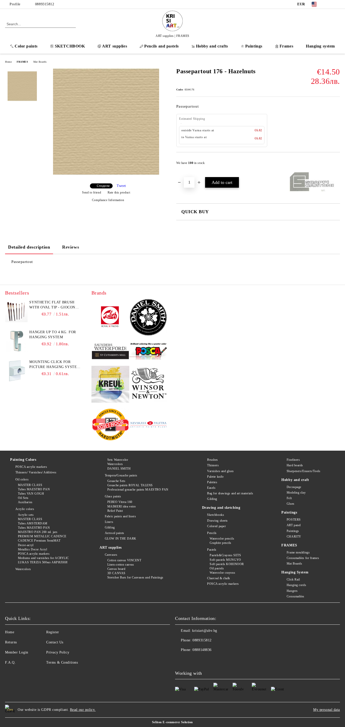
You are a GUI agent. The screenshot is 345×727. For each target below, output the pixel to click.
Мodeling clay (296, 492)
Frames (286, 46)
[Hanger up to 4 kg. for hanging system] (16, 341)
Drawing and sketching (221, 508)
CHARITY (294, 536)
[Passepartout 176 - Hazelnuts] (106, 175)
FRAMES (22, 61)
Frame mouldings (298, 552)
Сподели (103, 186)
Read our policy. (83, 710)
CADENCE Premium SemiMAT (39, 540)
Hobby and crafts (212, 46)
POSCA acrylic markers (31, 467)
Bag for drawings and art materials (230, 493)
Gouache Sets (116, 481)
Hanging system (320, 46)
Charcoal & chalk (218, 578)
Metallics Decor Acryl (32, 549)
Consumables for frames (303, 558)
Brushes (212, 460)
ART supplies (114, 46)
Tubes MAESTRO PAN (34, 489)
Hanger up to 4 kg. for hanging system (52, 334)
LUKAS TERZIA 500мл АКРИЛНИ (42, 562)
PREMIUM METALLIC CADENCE (42, 536)
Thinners (213, 465)
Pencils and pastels (161, 46)
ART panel (294, 525)
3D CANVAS (116, 573)
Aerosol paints (114, 533)
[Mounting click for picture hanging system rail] (16, 370)
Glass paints (113, 496)
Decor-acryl (26, 545)
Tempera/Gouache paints (121, 475)
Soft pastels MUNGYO (225, 560)
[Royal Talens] (110, 318)
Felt (289, 498)
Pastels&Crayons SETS (225, 555)
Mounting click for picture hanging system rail (54, 365)
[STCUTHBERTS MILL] (110, 351)
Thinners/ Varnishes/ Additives (35, 472)
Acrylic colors (24, 509)
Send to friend (91, 192)
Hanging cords (296, 585)
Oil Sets (23, 498)
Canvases (111, 554)
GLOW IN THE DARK (120, 538)
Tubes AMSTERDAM (32, 523)
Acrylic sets (26, 515)
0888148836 (202, 650)
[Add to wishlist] (336, 164)
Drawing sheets (217, 520)
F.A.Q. (10, 662)
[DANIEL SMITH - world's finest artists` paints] (148, 317)
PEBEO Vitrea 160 (119, 502)
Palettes (212, 482)
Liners (109, 522)
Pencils (212, 533)
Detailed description (29, 247)
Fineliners (293, 460)
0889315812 (44, 4)
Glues (290, 503)
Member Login (16, 652)
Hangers (292, 591)
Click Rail (293, 579)
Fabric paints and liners (120, 516)
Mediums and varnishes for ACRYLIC (43, 558)
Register (52, 632)
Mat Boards (40, 61)
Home (8, 61)
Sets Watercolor (117, 460)
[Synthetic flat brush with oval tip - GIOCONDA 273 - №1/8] (16, 311)
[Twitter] (337, 4)
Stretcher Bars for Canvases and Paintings (135, 577)
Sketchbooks (215, 515)
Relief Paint (115, 511)
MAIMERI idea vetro (121, 506)
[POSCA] (148, 351)
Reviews (70, 247)
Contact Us (54, 642)
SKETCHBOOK (70, 46)
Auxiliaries (25, 502)
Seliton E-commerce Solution (172, 722)
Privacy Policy (57, 652)
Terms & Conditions (62, 662)
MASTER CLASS (30, 485)
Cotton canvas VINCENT (124, 560)
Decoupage (294, 487)
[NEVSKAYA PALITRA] (148, 425)
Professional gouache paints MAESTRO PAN (137, 489)
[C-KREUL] (110, 385)
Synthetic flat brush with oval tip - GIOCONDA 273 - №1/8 (54, 305)
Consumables (295, 596)
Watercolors (23, 569)
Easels (211, 488)
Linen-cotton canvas (120, 564)
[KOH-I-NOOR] (110, 425)
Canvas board (116, 569)
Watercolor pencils (222, 538)
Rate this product (119, 192)
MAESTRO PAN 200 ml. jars (38, 532)
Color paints (26, 46)
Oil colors (22, 479)
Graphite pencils (220, 543)
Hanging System (294, 572)
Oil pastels (217, 568)
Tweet (121, 186)
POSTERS (294, 519)
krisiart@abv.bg (204, 631)
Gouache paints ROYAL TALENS (130, 485)
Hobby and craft (295, 480)
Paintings (253, 46)
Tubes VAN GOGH (31, 493)
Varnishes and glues (220, 471)
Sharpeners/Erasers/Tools (303, 471)
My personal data (326, 710)
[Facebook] (329, 4)
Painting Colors (23, 460)
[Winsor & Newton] (148, 385)
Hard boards (295, 465)
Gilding (110, 527)
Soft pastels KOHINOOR (227, 564)
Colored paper (216, 526)
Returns (11, 642)
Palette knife (215, 476)
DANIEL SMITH (119, 468)
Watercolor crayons (222, 572)
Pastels (211, 549)
